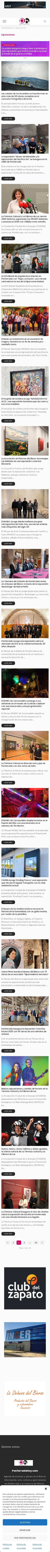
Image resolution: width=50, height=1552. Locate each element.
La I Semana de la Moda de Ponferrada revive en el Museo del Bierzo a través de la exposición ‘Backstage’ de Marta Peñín (24, 584)
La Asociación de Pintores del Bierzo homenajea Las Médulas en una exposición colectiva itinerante (24, 461)
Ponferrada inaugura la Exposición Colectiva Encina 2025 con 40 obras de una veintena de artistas (23, 1031)
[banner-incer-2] (25, 1339)
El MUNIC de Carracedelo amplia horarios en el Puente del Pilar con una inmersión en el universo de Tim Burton (24, 823)
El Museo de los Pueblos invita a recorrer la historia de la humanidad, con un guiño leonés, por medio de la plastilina (24, 911)
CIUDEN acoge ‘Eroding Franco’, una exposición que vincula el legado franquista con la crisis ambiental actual (24, 883)
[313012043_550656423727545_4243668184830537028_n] (25, 1288)
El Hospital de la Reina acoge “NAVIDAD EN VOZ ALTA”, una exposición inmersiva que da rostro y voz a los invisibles (24, 401)
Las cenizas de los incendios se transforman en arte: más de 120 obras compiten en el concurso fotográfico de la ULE (24, 96)
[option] (25, 49)
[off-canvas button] (4, 21)
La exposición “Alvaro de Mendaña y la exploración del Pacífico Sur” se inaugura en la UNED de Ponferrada (24, 159)
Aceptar (25, 1522)
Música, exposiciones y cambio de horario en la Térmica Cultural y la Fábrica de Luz (24, 1090)
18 (36, 1242)
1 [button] (23, 58)
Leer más (8, 119)
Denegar (25, 1530)
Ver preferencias (25, 1538)
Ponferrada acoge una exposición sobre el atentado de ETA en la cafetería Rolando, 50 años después (23, 644)
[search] (45, 21)
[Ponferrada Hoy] (23, 1462)
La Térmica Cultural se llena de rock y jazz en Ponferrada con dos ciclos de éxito (23, 764)
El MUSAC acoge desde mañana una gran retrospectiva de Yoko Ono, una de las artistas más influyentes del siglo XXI (24, 524)
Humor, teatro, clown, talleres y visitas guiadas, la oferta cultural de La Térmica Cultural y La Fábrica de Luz (24, 1151)
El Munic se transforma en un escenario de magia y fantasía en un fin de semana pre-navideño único (22, 342)
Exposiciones (9, 45)
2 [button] (25, 58)
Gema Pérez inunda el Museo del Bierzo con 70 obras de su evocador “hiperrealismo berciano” (24, 973)
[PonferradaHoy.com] (25, 21)
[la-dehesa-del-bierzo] (25, 1398)
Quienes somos (10, 1446)
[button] (45, 1488)
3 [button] (26, 58)
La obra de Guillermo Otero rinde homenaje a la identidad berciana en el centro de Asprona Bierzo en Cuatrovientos (24, 51)
